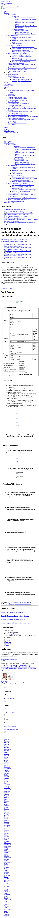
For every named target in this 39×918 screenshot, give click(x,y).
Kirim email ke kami (6, 288)
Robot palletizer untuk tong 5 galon (25, 34)
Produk (6, 13)
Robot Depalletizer (13, 102)
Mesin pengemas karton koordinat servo (23, 47)
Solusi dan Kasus (13, 74)
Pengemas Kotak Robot (15, 113)
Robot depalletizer (17, 43)
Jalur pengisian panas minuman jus (21, 81)
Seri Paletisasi (16, 16)
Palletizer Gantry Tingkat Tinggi (17, 97)
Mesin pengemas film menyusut (17, 193)
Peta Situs (20, 665)
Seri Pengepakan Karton (15, 45)
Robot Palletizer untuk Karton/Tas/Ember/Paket (22, 31)
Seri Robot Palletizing (18, 29)
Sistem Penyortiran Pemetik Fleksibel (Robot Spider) (23, 116)
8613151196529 (9, 698)
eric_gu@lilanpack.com (11, 729)
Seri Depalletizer (13, 35)
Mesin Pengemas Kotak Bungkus (17, 53)
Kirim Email (4, 681)
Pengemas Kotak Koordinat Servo (18, 115)
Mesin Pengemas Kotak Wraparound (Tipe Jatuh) (22, 107)
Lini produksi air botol (18, 77)
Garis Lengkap (12, 76)
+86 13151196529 (9, 712)
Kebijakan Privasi (11, 665)
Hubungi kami (8, 85)
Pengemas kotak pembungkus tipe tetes (23, 55)
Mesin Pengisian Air (21, 667)
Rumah (6, 11)
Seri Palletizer (12, 14)
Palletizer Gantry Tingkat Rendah (17, 98)
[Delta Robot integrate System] (12, 612)
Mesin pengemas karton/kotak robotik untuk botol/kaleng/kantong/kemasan (24, 49)
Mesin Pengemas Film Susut (16, 63)
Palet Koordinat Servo (14, 105)
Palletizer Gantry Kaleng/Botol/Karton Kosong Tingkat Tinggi (26, 26)
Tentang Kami (8, 84)
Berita (6, 87)
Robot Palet (11, 95)
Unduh (6, 82)
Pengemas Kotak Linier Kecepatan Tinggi (20, 111)
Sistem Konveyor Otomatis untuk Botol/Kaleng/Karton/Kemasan (17, 70)
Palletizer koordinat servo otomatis (25, 18)
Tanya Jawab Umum (10, 124)
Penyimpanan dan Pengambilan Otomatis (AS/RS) (22, 68)
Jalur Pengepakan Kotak (8, 667)
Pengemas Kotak (22, 668)
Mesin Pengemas (9, 131)
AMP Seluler (27, 665)
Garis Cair (11, 94)
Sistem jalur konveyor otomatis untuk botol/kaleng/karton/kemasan (18, 200)
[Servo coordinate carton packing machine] (13, 619)
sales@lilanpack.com (15, 634)
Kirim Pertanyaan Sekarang (9, 659)
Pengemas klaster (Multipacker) (21, 61)
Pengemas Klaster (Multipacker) (17, 123)
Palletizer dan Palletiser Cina (9, 668)
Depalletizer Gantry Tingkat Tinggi (18, 100)
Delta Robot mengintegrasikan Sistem (22, 52)
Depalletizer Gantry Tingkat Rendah (18, 103)
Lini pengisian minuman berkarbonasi (22, 79)
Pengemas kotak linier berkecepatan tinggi (24, 60)
